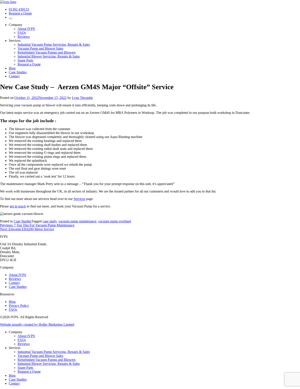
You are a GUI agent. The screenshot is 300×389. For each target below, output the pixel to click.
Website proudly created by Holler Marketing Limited (37, 324)
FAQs (22, 33)
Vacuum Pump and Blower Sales (40, 48)
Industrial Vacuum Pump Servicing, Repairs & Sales (54, 44)
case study (50, 221)
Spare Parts (25, 60)
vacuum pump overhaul (114, 221)
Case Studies (18, 72)
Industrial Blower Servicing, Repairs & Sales (49, 56)
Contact (14, 76)
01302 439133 (19, 9)
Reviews (24, 36)
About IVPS (26, 29)
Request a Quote (20, 13)
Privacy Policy (19, 305)
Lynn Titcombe (82, 98)
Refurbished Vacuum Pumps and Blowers (47, 52)
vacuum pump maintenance (77, 221)
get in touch (18, 206)
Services (79, 199)
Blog (12, 68)
